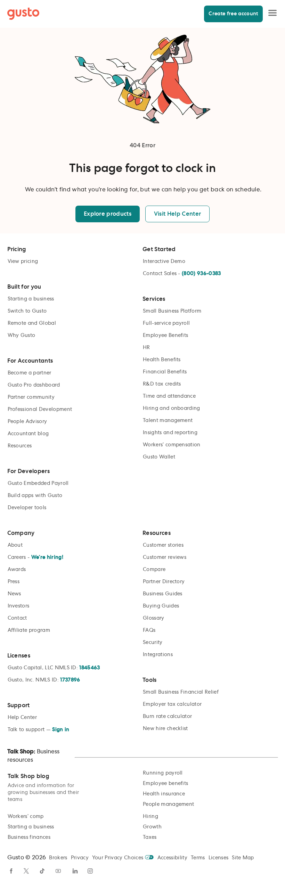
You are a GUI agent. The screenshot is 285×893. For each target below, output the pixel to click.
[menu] (272, 13)
